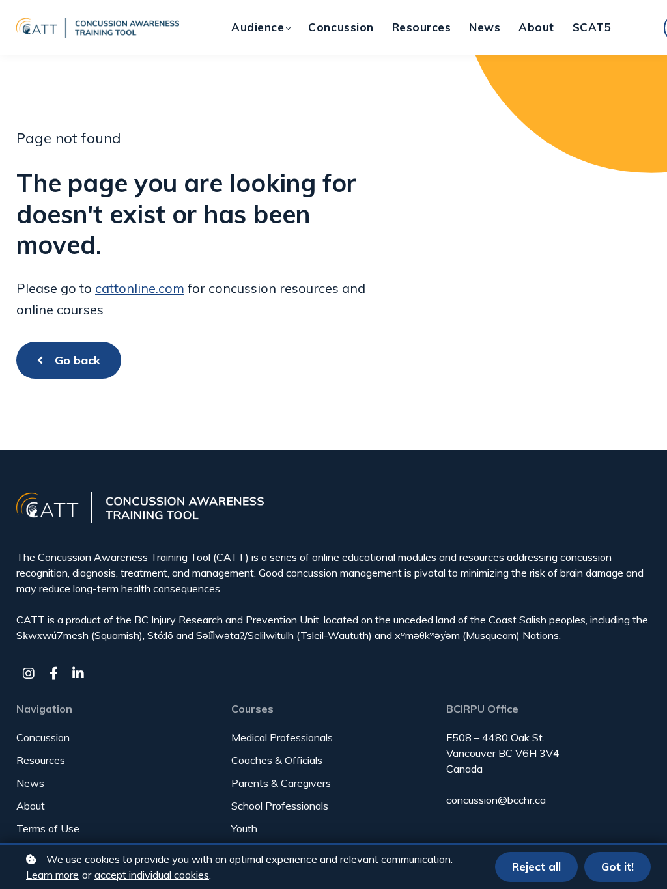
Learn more (52, 874)
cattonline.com (139, 288)
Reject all (536, 866)
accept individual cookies (151, 874)
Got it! (617, 866)
